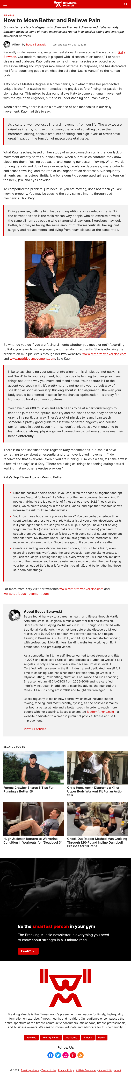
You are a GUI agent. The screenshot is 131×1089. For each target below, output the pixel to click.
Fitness (8, 15)
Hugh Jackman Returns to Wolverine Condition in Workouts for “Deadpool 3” (32, 840)
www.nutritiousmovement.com (32, 358)
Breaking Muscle (30, 1070)
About (117, 1070)
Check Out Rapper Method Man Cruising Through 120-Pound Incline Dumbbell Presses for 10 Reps (97, 842)
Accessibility (105, 1070)
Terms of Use (48, 1070)
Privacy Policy (66, 1070)
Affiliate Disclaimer (86, 1070)
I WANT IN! (28, 951)
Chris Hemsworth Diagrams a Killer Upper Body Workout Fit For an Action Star (95, 791)
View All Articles (35, 729)
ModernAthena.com (100, 711)
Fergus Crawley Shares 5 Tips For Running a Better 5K (28, 789)
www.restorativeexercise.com (104, 354)
